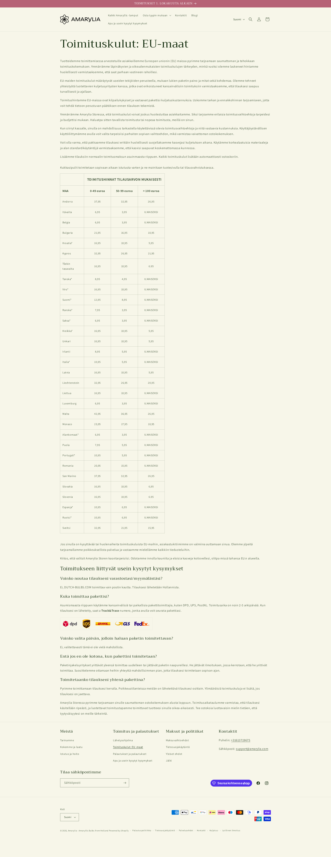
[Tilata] (124, 782)
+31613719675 (240, 740)
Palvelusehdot (186, 830)
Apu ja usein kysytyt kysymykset (132, 760)
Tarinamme (67, 740)
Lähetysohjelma (123, 740)
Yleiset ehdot (174, 754)
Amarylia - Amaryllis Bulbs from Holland (88, 830)
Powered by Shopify (119, 830)
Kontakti (201, 830)
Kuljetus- (214, 830)
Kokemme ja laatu (71, 747)
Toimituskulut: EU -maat (128, 747)
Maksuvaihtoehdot (177, 740)
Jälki (169, 760)
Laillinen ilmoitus (231, 830)
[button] (157, 15)
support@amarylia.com (252, 749)
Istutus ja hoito (69, 754)
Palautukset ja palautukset (130, 754)
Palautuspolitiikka (141, 830)
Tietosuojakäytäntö (178, 747)
